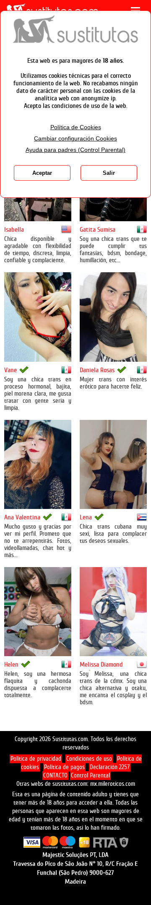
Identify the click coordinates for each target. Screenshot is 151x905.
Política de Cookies (75, 127)
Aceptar (42, 173)
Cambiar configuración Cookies (75, 138)
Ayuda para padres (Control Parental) (75, 150)
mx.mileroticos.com (112, 783)
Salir (109, 173)
